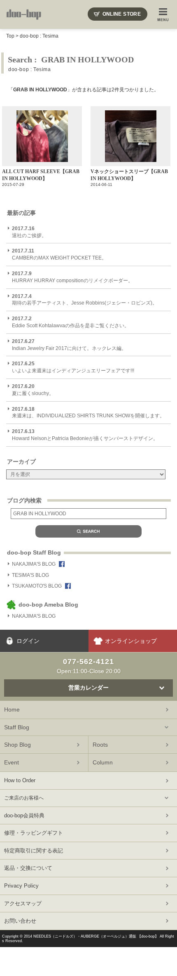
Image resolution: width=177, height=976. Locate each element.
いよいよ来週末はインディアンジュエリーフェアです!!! (73, 367)
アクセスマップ (23, 903)
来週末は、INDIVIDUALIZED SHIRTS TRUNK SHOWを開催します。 (88, 412)
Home (12, 709)
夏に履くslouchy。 (33, 389)
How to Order (19, 780)
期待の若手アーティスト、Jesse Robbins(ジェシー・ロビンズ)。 (84, 299)
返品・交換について (28, 868)
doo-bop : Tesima (39, 36)
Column (103, 762)
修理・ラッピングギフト (33, 833)
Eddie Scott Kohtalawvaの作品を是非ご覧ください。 (70, 322)
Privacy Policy (21, 886)
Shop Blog (17, 744)
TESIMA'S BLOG (30, 575)
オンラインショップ (131, 641)
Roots (100, 744)
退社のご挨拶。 (29, 232)
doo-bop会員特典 (24, 815)
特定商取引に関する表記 (33, 850)
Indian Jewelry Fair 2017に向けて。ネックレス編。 (69, 344)
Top (10, 36)
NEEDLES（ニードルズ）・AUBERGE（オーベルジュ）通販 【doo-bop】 (95, 936)
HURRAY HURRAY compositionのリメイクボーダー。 (72, 277)
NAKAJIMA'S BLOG (34, 564)
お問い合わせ (20, 921)
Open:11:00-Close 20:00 (89, 665)
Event (11, 762)
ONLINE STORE (121, 14)
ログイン (28, 641)
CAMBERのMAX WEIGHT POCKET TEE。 (59, 254)
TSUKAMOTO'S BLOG (37, 586)
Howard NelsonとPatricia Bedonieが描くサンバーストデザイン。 (85, 434)
